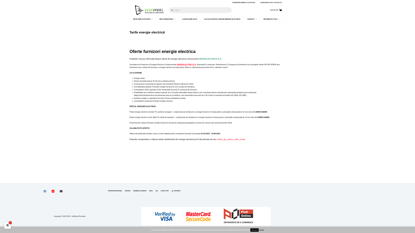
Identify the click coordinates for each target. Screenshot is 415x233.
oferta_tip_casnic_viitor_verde (231, 139)
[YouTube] (53, 191)
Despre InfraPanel (115, 191)
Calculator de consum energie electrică (222, 19)
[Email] (61, 191)
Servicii (127, 191)
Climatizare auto (189, 19)
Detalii (261, 230)
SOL (157, 191)
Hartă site (165, 191)
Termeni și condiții (139, 191)
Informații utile (270, 19)
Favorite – (177, 191)
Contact (251, 19)
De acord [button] (254, 230)
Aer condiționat (166, 19)
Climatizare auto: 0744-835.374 (271, 2)
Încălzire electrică (141, 19)
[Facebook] (45, 191)
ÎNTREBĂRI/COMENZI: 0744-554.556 (244, 2)
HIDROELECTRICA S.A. (186, 64)
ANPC (151, 191)
